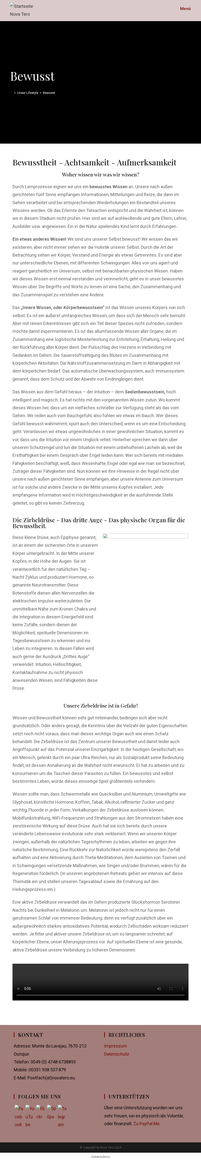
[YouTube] (29, 1109)
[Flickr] (40, 1109)
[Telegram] (62, 1109)
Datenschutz (116, 1054)
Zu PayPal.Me (146, 1123)
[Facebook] (19, 1109)
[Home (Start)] (11, 93)
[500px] (51, 1109)
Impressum (115, 1046)
